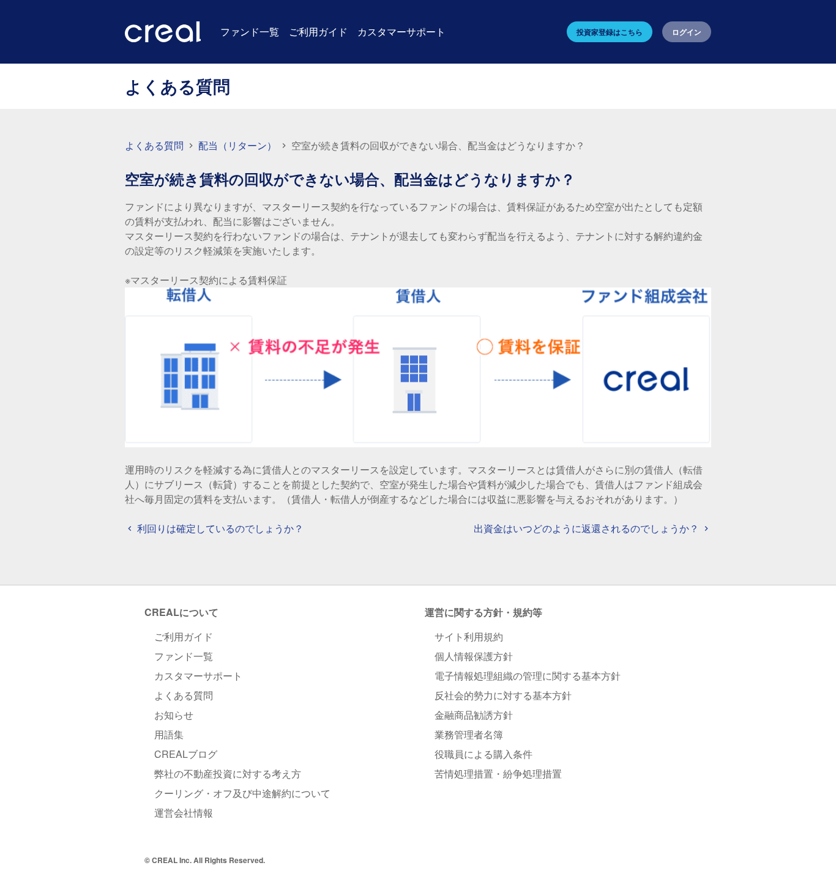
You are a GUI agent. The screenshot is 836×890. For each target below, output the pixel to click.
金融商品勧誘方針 (474, 715)
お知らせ (173, 715)
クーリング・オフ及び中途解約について (242, 793)
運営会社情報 (183, 813)
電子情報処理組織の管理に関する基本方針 (528, 676)
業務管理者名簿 (469, 734)
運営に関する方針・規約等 (483, 612)
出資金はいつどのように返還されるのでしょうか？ (587, 528)
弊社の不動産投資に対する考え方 (227, 773)
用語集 (169, 734)
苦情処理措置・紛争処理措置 (498, 773)
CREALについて (181, 612)
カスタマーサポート (198, 676)
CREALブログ (185, 754)
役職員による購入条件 (483, 754)
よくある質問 (154, 145)
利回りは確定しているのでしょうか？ (219, 528)
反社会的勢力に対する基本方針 (503, 695)
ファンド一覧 (183, 656)
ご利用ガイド (183, 636)
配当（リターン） (238, 145)
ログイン (686, 31)
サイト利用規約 (469, 636)
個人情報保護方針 (474, 656)
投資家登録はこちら (610, 31)
